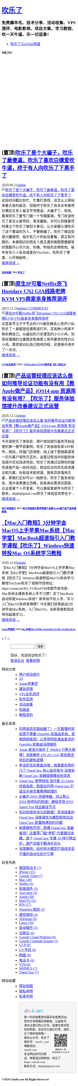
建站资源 (26, 689)
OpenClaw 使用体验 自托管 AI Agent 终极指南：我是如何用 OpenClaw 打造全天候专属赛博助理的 (46, 786)
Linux (26, 923)
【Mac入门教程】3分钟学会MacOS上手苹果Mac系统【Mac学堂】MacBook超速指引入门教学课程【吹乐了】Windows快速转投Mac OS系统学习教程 (38, 538)
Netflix (31, 364)
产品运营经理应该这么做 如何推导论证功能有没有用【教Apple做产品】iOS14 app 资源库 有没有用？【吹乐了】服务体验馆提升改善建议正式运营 (39, 391)
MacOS (35, 629)
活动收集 (6, 272)
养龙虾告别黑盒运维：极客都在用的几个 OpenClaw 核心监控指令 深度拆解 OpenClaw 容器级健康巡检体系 (47, 770)
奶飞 (56, 364)
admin (21, 185)
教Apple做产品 (59, 508)
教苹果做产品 (44, 508)
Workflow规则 (32, 909)
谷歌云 (26, 933)
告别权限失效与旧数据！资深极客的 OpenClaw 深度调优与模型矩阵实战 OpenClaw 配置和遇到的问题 (47, 817)
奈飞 (51, 364)
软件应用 (26, 699)
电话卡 (26, 960)
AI (21, 678)
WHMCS (28, 968)
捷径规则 (28, 915)
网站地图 (26, 986)
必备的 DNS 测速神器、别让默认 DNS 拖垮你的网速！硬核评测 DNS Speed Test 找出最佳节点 (46, 802)
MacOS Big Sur (57, 629)
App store (28, 893)
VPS (26, 364)
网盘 (25, 955)
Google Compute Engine (38, 941)
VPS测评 (44, 364)
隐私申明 (26, 991)
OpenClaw (29, 972)
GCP (25, 945)
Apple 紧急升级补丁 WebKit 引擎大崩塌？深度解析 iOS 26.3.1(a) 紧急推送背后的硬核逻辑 (47, 755)
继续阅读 (11, 263)
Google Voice (31, 876)
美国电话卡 (30, 868)
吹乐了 (12, 10)
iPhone (27, 872)
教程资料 (26, 715)
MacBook (70, 629)
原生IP (62, 364)
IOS (25, 904)
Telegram (28, 919)
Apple (46, 629)
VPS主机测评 (9, 364)
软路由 (24, 710)
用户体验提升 (9, 508)
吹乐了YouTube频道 (25, 44)
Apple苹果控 (8, 629)
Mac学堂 (26, 629)
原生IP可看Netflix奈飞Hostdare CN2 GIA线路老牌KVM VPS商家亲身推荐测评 (34, 291)
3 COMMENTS (37, 308)
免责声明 (26, 996)
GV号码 (27, 950)
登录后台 (17, 660)
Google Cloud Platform (37, 937)
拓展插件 (28, 889)
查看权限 (33, 660)
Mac (41, 629)
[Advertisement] (39, 98)
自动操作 (28, 928)
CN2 (37, 364)
